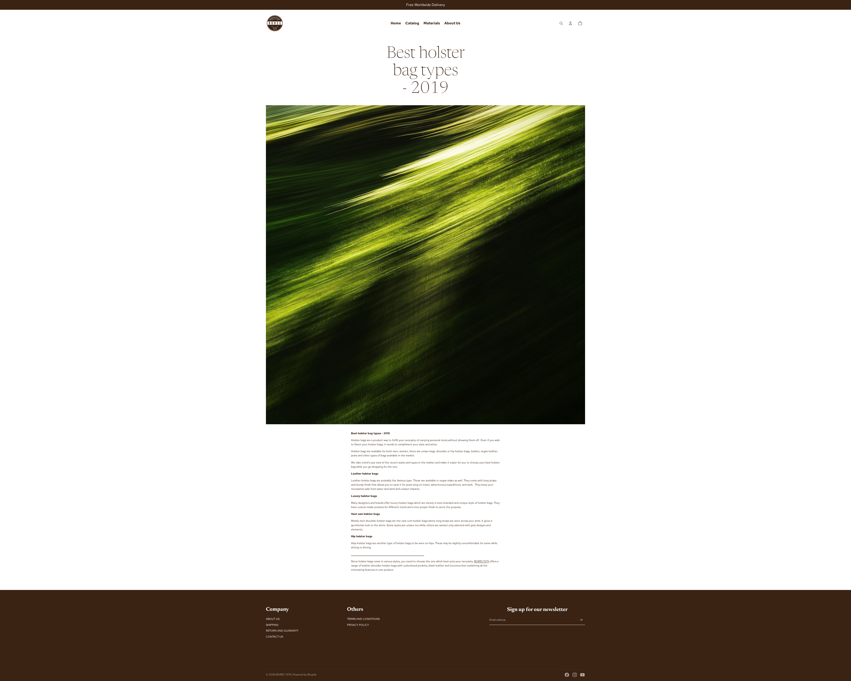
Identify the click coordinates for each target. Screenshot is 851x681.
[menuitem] (396, 23)
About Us (272, 619)
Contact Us (274, 636)
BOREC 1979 (283, 674)
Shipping (272, 625)
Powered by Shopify (304, 674)
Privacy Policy (358, 625)
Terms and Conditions (363, 619)
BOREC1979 (481, 561)
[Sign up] (581, 620)
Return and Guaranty (282, 630)
